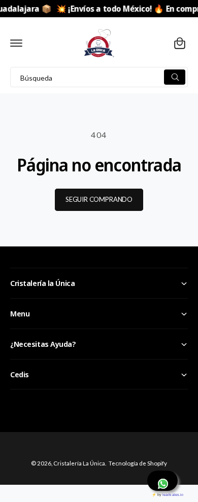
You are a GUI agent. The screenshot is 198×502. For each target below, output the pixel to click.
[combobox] (99, 77)
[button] (16, 43)
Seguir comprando (99, 199)
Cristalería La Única (79, 463)
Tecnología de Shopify (138, 463)
